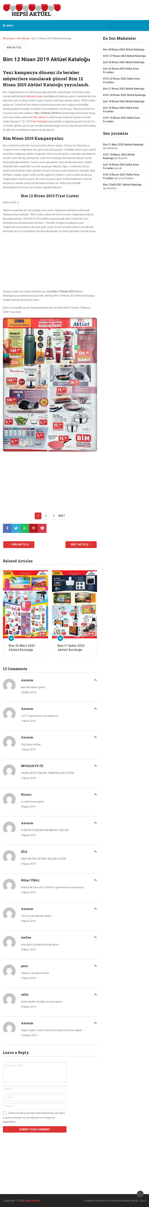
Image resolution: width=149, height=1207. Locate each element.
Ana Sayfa (9, 38)
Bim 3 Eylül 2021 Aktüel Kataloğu (122, 184)
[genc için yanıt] (95, 966)
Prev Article (20, 544)
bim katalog (40, 121)
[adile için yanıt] (95, 995)
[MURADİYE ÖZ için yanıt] (95, 766)
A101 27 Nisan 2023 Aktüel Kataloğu (124, 55)
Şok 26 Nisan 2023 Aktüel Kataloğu (123, 62)
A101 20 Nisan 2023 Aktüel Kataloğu (124, 95)
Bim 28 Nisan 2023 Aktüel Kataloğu (123, 49)
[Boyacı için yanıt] (95, 794)
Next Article (80, 544)
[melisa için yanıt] (95, 937)
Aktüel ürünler (35, 96)
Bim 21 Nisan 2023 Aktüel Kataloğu (123, 88)
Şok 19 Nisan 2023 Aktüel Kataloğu (123, 101)
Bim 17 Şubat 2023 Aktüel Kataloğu (71, 647)
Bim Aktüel (23, 38)
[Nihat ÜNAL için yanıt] (95, 880)
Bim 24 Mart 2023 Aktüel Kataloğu (22, 647)
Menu (9, 25)
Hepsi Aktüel (32, 1200)
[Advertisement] (50, 262)
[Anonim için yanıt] (95, 680)
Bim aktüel (40, 117)
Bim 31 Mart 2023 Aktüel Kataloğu (123, 144)
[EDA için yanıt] (95, 852)
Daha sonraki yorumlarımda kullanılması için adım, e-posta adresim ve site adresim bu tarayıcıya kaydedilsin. (34, 1117)
